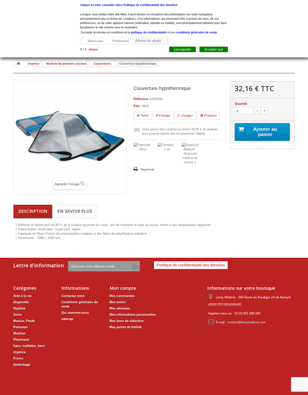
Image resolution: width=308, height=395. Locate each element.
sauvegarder (182, 49)
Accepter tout (213, 49)
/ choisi (89, 49)
